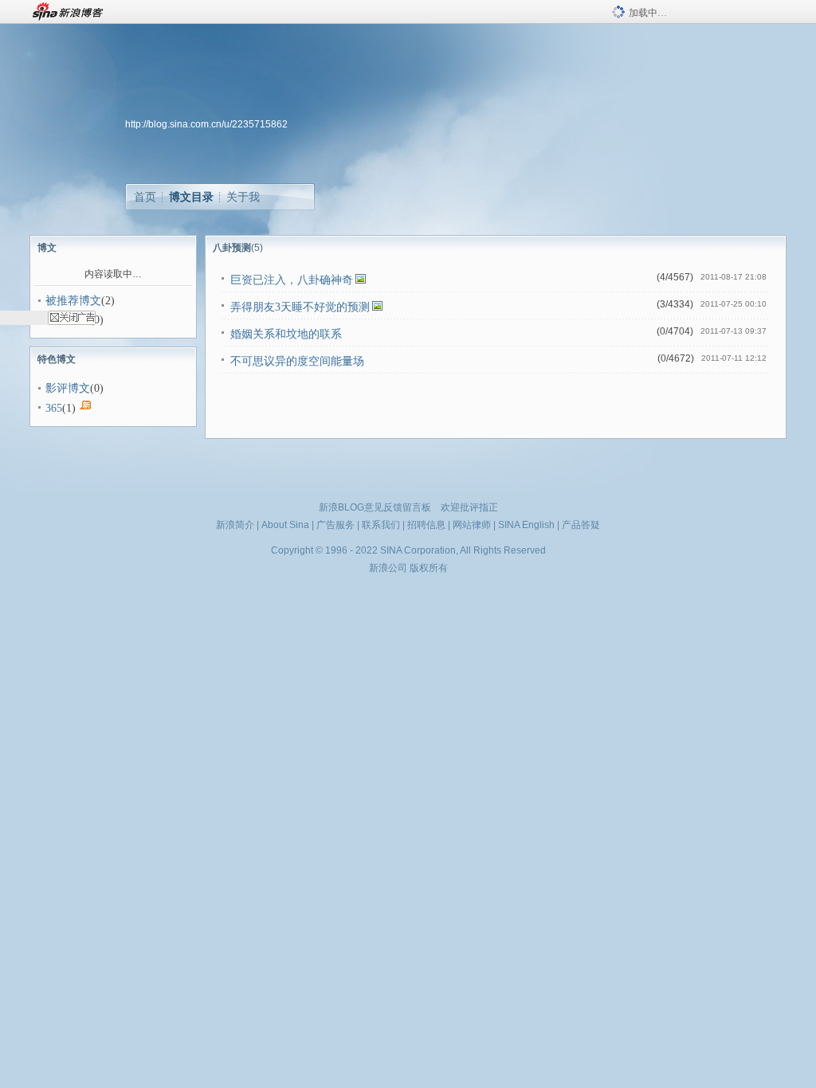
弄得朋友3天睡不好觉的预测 (300, 307)
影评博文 (67, 388)
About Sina (285, 524)
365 (53, 408)
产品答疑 (581, 524)
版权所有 (429, 567)
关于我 (243, 196)
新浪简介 (235, 524)
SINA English (526, 524)
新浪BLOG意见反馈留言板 (375, 507)
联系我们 (381, 524)
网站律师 (472, 524)
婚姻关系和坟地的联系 (286, 334)
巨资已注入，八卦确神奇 (291, 280)
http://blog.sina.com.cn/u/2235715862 (206, 124)
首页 (145, 196)
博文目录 (191, 196)
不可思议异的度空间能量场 (297, 361)
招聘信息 (426, 524)
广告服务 (335, 524)
